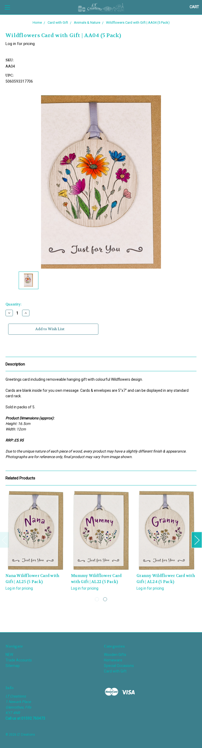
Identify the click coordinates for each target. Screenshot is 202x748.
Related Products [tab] (20, 478)
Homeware (113, 660)
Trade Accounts (19, 660)
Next (196, 540)
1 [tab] (97, 599)
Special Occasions (119, 666)
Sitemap (13, 666)
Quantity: (13, 304)
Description (15, 364)
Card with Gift (115, 671)
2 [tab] (105, 599)
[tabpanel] (35, 544)
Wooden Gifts (115, 654)
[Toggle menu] (7, 7)
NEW (9, 654)
